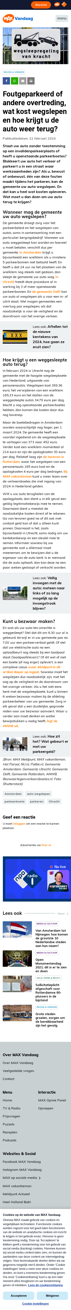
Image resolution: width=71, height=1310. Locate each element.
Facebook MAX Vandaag (22, 1162)
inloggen (19, 823)
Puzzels (8, 1124)
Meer (61, 913)
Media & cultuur (47, 923)
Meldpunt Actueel (16, 1194)
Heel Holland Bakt (17, 1202)
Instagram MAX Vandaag (22, 1170)
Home (7, 1100)
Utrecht (54, 801)
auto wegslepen (38, 794)
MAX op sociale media (20, 1178)
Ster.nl (46, 845)
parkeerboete (15, 801)
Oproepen (45, 1108)
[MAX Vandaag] (18, 18)
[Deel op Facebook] (6, 80)
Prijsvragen (11, 1116)
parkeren (36, 801)
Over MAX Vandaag (18, 1063)
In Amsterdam (30, 252)
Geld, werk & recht (48, 978)
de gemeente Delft (46, 291)
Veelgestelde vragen (18, 1071)
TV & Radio (11, 1108)
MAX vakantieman (17, 1186)
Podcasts (9, 1140)
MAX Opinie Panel (52, 1100)
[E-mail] (22, 80)
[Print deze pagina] (31, 80)
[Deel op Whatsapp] (14, 80)
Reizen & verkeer (14, 72)
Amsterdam (13, 794)
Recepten (10, 1132)
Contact (8, 1079)
